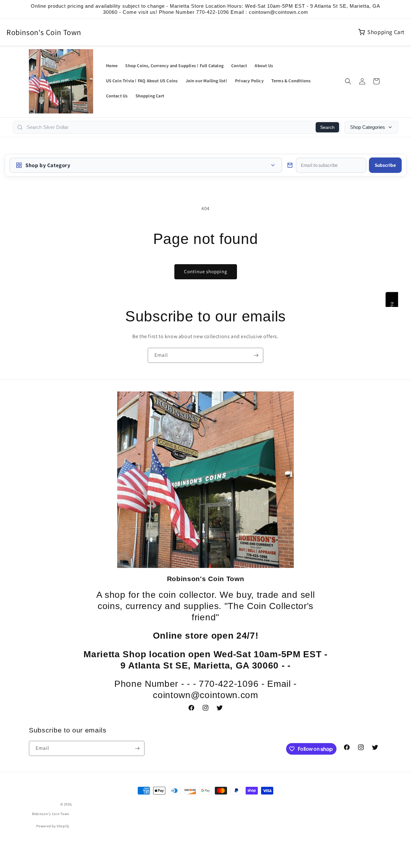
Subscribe (385, 165)
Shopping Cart (386, 32)
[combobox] (169, 127)
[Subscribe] (256, 355)
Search (327, 127)
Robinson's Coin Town (43, 32)
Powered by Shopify (52, 826)
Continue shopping (205, 271)
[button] (348, 81)
